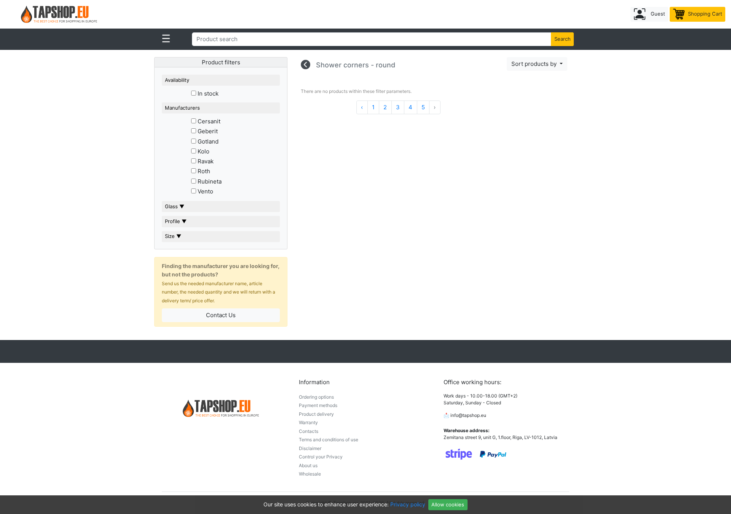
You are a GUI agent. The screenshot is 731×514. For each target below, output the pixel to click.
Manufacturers (182, 108)
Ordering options (316, 397)
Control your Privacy (321, 457)
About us (308, 465)
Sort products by (534, 63)
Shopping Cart (704, 14)
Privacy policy (407, 504)
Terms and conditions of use (328, 439)
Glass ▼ (174, 206)
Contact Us (221, 315)
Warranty (308, 422)
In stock (207, 93)
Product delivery (316, 414)
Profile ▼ (176, 221)
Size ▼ (173, 236)
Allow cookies (447, 504)
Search (562, 39)
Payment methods (318, 405)
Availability (177, 80)
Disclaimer (310, 448)
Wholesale (310, 474)
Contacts (308, 431)
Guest (657, 14)
